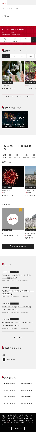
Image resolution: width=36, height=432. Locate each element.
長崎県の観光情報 (9, 397)
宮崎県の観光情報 (26, 403)
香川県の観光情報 (9, 384)
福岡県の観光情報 (26, 390)
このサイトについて (20, 422)
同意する (18, 428)
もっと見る (18, 337)
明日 (14, 56)
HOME (3, 8)
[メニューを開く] (33, 3)
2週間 (30, 56)
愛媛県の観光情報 (26, 384)
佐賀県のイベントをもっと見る (18, 96)
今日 (5, 56)
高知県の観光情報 (9, 390)
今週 (22, 56)
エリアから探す (9, 8)
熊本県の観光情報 (26, 397)
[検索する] (33, 39)
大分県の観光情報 (9, 403)
